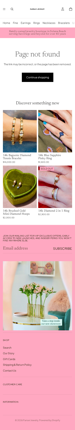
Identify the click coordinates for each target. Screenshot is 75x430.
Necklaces (49, 22)
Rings (36, 22)
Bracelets (64, 22)
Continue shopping (37, 77)
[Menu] (4, 9)
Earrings (26, 22)
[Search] (12, 9)
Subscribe (62, 248)
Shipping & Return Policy (17, 364)
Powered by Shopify (49, 420)
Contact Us (9, 370)
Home (6, 22)
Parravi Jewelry (30, 420)
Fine (15, 22)
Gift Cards (9, 358)
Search (7, 347)
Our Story (8, 353)
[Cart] (71, 9)
